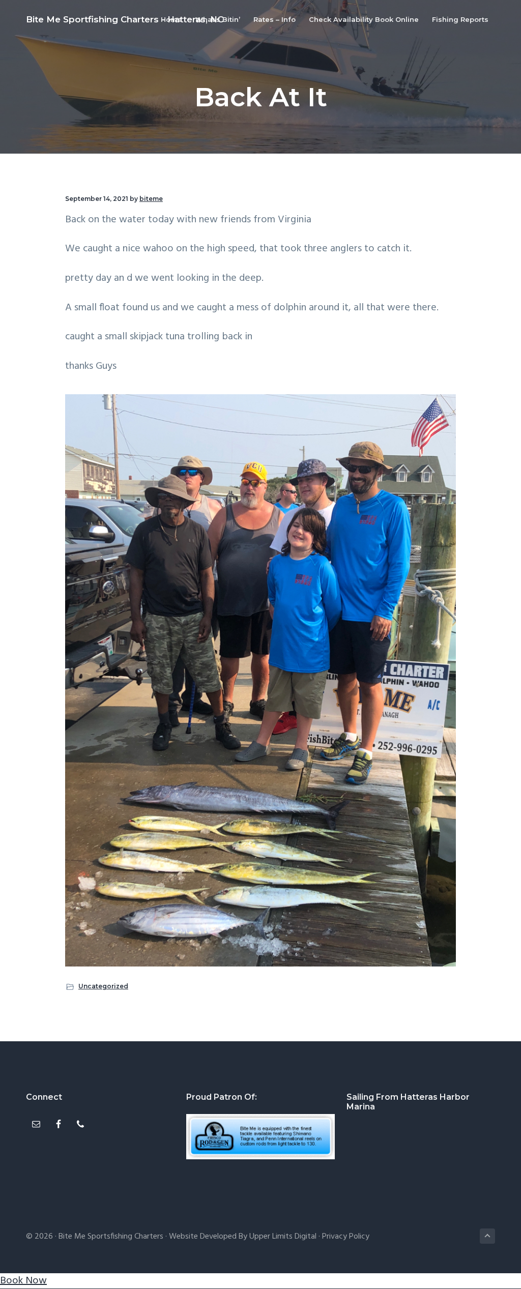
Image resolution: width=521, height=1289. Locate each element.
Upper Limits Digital (282, 1236)
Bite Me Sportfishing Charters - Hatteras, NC (124, 19)
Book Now (23, 1281)
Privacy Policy (345, 1236)
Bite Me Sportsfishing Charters (111, 1236)
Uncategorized (103, 986)
